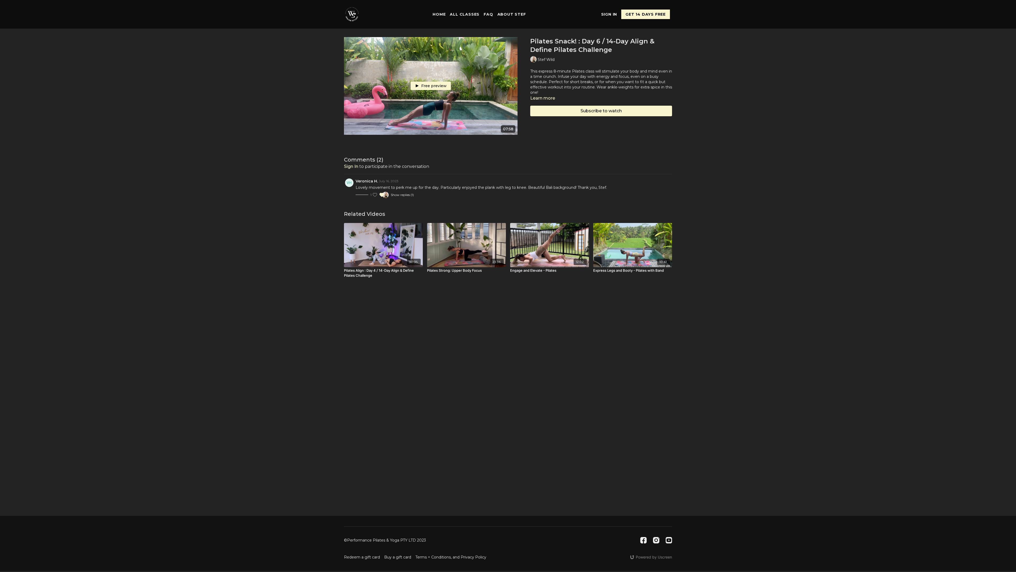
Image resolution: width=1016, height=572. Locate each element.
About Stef (511, 14)
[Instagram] (656, 540)
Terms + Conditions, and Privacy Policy (450, 557)
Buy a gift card (397, 557)
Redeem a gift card (362, 557)
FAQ (488, 14)
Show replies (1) (402, 195)
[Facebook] (643, 540)
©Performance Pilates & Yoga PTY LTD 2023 (385, 540)
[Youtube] (669, 540)
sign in (351, 166)
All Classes (464, 14)
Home (439, 14)
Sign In (609, 14)
